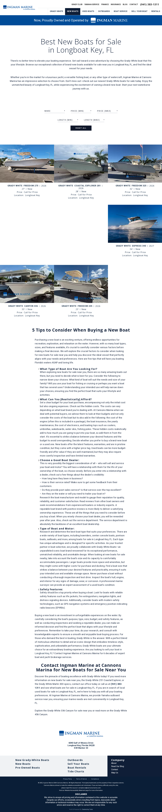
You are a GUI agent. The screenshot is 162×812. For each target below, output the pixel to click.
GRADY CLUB (77, 4)
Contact (114, 769)
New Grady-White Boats (32, 760)
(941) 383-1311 (149, 4)
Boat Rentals (77, 767)
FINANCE (105, 4)
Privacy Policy (67, 779)
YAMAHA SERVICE (91, 4)
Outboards (75, 760)
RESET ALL (81, 128)
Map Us (114, 772)
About (113, 763)
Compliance (95, 779)
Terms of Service (81, 779)
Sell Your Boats (78, 764)
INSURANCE (116, 4)
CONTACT (133, 4)
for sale (78, 710)
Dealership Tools (87, 809)
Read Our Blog (117, 766)
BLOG (125, 4)
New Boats (23, 764)
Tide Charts (76, 771)
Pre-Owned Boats (27, 767)
